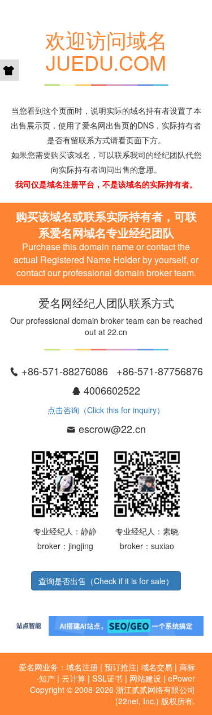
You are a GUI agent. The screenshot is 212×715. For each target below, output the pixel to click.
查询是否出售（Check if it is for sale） (106, 580)
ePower (181, 678)
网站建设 (145, 678)
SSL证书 (107, 678)
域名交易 (156, 667)
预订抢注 (120, 667)
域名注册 (82, 667)
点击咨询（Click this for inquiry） (106, 410)
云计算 (73, 678)
